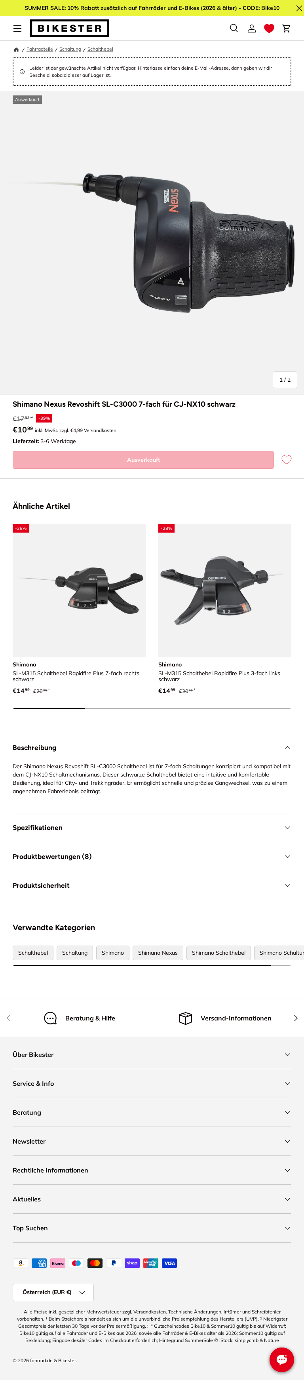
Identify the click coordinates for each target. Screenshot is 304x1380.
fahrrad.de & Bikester (53, 1360)
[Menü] (17, 28)
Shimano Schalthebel (218, 952)
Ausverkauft (143, 459)
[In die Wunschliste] (282, 460)
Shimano (113, 952)
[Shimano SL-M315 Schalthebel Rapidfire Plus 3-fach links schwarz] (224, 590)
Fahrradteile (40, 49)
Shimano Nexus (158, 952)
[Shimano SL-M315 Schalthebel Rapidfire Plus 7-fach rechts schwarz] (79, 590)
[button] (269, 28)
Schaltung (70, 49)
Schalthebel (100, 49)
